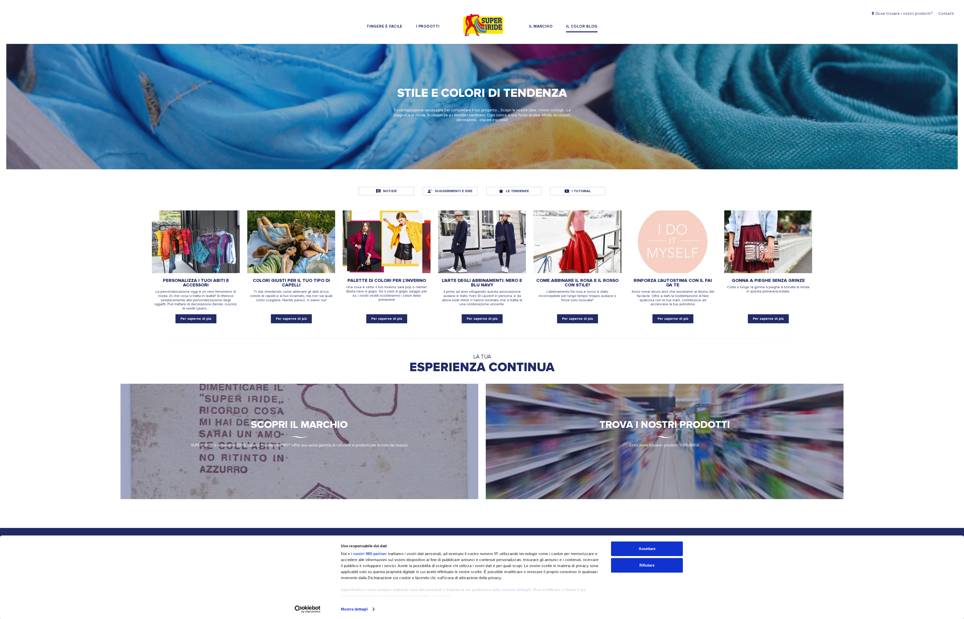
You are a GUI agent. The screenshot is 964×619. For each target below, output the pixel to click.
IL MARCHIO (541, 26)
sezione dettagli (516, 590)
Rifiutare (646, 565)
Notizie (390, 191)
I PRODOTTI (428, 26)
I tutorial (581, 191)
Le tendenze (517, 191)
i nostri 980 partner (369, 554)
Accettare (647, 549)
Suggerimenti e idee (453, 191)
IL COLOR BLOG (581, 26)
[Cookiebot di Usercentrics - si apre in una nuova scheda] (308, 609)
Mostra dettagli (354, 609)
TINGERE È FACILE (384, 26)
